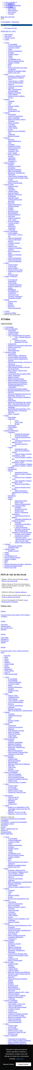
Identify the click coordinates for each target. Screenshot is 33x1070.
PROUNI (11, 392)
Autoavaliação (12, 344)
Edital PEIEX (12, 400)
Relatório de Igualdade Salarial (13, 566)
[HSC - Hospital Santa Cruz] (9, 828)
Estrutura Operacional (14, 347)
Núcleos (10, 470)
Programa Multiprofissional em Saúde (19, 390)
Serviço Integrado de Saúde (16, 777)
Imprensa (7, 667)
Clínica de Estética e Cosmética (17, 782)
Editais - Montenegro (14, 375)
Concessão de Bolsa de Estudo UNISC (19, 374)
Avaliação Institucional (11, 329)
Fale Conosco (12, 349)
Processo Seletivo (9, 739)
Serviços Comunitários (11, 772)
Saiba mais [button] (20, 1059)
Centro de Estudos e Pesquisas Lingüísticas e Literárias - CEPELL (22, 464)
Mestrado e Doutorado (14, 709)
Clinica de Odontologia (15, 775)
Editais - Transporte (13, 414)
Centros (10, 447)
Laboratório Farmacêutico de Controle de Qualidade (21, 520)
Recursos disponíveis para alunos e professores (17, 564)
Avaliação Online (13, 334)
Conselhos (11, 467)
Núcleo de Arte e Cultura (15, 790)
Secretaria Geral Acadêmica (23, 534)
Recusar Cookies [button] (8, 1064)
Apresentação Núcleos (21, 472)
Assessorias (11, 432)
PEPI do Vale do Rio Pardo (16, 379)
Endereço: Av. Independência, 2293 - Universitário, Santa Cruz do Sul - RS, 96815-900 (19, 808)
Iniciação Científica (13, 720)
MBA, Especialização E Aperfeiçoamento (20, 710)
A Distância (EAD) (13, 697)
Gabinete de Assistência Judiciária (18, 779)
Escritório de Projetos (21, 509)
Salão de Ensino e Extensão (16, 730)
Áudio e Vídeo (19, 502)
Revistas (17, 424)
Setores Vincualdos (13, 732)
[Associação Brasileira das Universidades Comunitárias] (16, 820)
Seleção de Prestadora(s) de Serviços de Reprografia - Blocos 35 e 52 (19, 394)
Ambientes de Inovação (15, 715)
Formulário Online (13, 547)
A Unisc (6, 677)
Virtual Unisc (12, 767)
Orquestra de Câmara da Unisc (17, 792)
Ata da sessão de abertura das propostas (16, 596)
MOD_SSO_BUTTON (8, 17)
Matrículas (11, 729)
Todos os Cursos (13, 695)
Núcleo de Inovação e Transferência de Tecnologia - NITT (20, 492)
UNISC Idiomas (9, 670)
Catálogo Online (13, 759)
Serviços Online (9, 755)
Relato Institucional (13, 350)
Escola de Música (13, 789)
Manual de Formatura (14, 760)
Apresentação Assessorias (22, 434)
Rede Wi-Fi (11, 765)
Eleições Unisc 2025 (10, 567)
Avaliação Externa (13, 332)
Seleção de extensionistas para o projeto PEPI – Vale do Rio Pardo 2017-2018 (19, 403)
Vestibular (11, 740)
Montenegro (11, 800)
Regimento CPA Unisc (21, 342)
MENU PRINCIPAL (7, 833)
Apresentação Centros (21, 449)
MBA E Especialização (15, 745)
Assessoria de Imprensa (21, 435)
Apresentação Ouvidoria (15, 546)
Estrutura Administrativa (11, 430)
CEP (9, 719)
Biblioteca (7, 662)
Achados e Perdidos (10, 559)
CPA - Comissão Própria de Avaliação (19, 335)
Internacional (15, 22)
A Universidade (8, 327)
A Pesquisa (11, 714)
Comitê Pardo (12, 372)
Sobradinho (11, 802)
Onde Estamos (8, 34)
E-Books (10, 429)
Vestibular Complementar (15, 742)
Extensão (7, 724)
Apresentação (12, 330)
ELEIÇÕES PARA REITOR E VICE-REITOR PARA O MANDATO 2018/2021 (19, 410)
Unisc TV (7, 672)
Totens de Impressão (21, 527)
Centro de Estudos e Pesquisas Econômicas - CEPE (22, 461)
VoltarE (6, 552)
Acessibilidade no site (10, 556)
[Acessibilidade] (6, 22)
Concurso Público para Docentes (17, 357)
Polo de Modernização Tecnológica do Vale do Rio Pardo (22, 531)
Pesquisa (6, 712)
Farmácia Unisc (19, 511)
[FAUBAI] (4, 825)
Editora (6, 415)
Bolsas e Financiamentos (15, 750)
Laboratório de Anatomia (22, 536)
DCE (5, 562)
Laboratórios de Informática (23, 524)
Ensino (6, 694)
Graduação (11, 707)
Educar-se (11, 704)
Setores (10, 499)
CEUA (10, 717)
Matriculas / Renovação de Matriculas (19, 764)
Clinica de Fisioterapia (14, 774)
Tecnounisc (18, 522)
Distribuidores (12, 425)
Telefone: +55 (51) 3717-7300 (17, 812)
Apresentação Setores (21, 501)
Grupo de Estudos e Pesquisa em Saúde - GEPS (22, 481)
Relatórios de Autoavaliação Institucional (20, 345)
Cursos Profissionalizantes (15, 702)
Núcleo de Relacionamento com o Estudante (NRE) (21, 505)
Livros (16, 420)
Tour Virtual (7, 36)
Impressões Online (13, 770)
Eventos (10, 722)
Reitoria (10, 497)
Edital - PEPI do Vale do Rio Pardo (15, 580)
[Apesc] (3, 827)
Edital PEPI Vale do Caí (15, 365)
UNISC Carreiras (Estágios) (23, 542)
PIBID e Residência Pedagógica (17, 380)
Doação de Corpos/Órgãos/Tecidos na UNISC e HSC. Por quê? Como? (23, 539)
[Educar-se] (4, 830)
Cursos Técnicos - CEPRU (16, 700)
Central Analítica (9, 664)
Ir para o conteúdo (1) (10, 2)
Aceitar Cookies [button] (23, 1064)
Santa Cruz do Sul (13, 797)
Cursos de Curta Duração (15, 705)
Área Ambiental (12, 680)
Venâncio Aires (12, 804)
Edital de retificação (21, 592)
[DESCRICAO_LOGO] (8, 31)
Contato (6, 39)
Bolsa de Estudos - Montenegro (17, 355)
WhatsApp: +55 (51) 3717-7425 (17, 814)
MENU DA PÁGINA (6, 324)
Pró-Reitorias (12, 496)
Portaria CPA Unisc (20, 340)
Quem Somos (12, 417)
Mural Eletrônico (13, 762)
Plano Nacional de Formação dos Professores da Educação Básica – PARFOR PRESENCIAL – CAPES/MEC (18, 384)
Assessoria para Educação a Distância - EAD (21, 441)
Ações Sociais (12, 735)
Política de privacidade (11, 674)
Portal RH (7, 655)
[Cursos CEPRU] (6, 832)
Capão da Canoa (13, 799)
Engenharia (18, 507)
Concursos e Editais (10, 352)
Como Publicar (12, 427)
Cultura (6, 784)
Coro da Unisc (12, 787)
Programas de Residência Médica (17, 389)
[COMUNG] (16, 823)
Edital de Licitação (13, 377)
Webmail (10, 769)
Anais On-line (19, 422)
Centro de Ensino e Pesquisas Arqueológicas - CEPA (22, 454)
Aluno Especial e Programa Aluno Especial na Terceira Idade (18, 753)
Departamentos (12, 469)
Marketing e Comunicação (22, 529)
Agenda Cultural (13, 785)
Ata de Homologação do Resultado (15, 601)
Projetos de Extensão (14, 734)
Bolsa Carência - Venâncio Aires (17, 370)
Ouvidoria (7, 544)
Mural (6, 657)
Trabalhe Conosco (9, 38)
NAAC (6, 659)
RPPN (6, 561)
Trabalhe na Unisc (13, 690)
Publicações (11, 419)
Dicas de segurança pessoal (12, 557)
